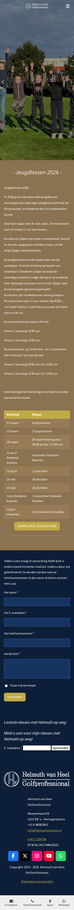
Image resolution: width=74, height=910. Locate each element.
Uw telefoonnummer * (19, 633)
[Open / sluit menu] (67, 6)
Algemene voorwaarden (37, 881)
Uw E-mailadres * (15, 613)
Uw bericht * (12, 654)
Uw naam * (11, 592)
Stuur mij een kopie (23, 685)
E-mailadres (13, 748)
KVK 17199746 (37, 839)
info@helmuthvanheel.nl (45, 830)
